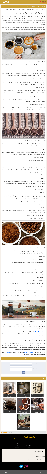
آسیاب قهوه (17, 445)
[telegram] (21, 466)
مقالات (29, 447)
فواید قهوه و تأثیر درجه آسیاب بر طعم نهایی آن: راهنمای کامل (33, 6)
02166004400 (37, 451)
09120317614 (12, 2)
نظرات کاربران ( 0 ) (8, 9)
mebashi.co (7, 352)
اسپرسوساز (17, 443)
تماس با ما (29, 438)
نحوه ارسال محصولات (29, 445)
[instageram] (26, 466)
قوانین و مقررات (29, 441)
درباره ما (29, 443)
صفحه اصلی (16, 441)
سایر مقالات (42, 378)
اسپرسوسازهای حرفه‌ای (28, 352)
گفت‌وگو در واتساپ (36, 456)
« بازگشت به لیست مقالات (40, 9)
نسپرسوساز (17, 447)
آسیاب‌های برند (40, 332)
